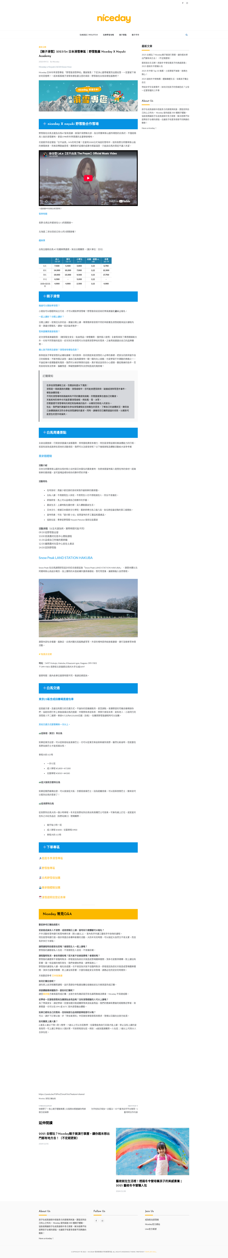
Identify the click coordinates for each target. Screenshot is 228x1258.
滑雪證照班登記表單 (54, 897)
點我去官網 (46, 654)
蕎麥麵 (46, 994)
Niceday (56, 61)
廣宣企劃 (42, 47)
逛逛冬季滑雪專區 (52, 858)
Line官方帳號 (151, 1229)
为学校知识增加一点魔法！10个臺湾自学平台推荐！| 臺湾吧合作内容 (114, 1110)
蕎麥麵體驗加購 (51, 887)
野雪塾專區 (48, 868)
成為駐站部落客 (152, 1219)
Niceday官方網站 (152, 1224)
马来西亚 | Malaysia (89, 35)
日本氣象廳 (57, 975)
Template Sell (150, 1252)
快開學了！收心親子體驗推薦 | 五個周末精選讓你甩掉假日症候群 (62, 1110)
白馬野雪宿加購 (51, 877)
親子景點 (123, 35)
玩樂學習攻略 (108, 35)
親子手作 (135, 35)
